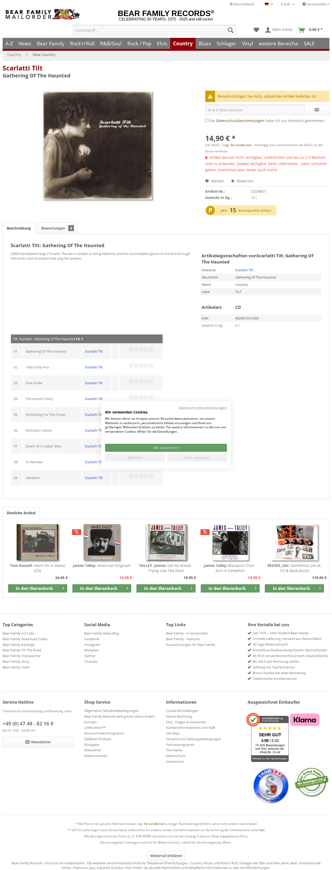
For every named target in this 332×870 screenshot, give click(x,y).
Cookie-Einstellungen (182, 710)
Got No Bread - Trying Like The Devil (166, 568)
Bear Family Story (16, 661)
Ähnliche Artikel (21, 512)
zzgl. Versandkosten (237, 145)
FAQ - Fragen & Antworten (186, 722)
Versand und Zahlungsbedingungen (193, 739)
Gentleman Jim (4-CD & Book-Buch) (294, 568)
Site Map (172, 733)
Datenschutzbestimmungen (240, 120)
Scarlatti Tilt (23, 68)
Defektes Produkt (97, 739)
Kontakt (90, 722)
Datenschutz (175, 755)
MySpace (91, 650)
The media (174, 750)
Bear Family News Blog (101, 633)
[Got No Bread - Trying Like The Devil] (166, 542)
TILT (238, 291)
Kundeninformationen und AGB (190, 727)
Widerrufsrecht (95, 755)
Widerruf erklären (166, 855)
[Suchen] (230, 30)
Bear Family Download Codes (25, 639)
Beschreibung (19, 228)
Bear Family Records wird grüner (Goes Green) (119, 716)
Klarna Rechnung (179, 716)
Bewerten (245, 181)
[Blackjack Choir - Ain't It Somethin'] (230, 542)
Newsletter (92, 750)
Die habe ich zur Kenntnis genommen (266, 120)
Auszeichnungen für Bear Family (190, 644)
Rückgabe (91, 744)
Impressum (175, 761)
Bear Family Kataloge (19, 644)
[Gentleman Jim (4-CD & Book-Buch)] (294, 542)
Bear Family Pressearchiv (22, 655)
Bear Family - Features (183, 639)
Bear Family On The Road (22, 650)
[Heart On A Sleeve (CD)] (37, 542)
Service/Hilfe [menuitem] (316, 4)
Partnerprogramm (180, 744)
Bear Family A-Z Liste (18, 633)
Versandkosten (154, 824)
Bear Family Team (16, 667)
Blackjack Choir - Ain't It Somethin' (230, 568)
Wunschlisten (243, 4)
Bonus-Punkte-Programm (104, 733)
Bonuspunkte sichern (254, 210)
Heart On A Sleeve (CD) (37, 568)
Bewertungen (56, 228)
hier (262, 830)
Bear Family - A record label (187, 633)
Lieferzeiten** (95, 727)
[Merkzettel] (256, 30)
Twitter (89, 655)
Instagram (92, 644)
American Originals (102, 565)
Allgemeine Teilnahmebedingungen (111, 710)
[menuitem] (154, 30)
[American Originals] (102, 542)
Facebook (91, 639)
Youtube (91, 661)
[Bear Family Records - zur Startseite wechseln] (43, 14)
